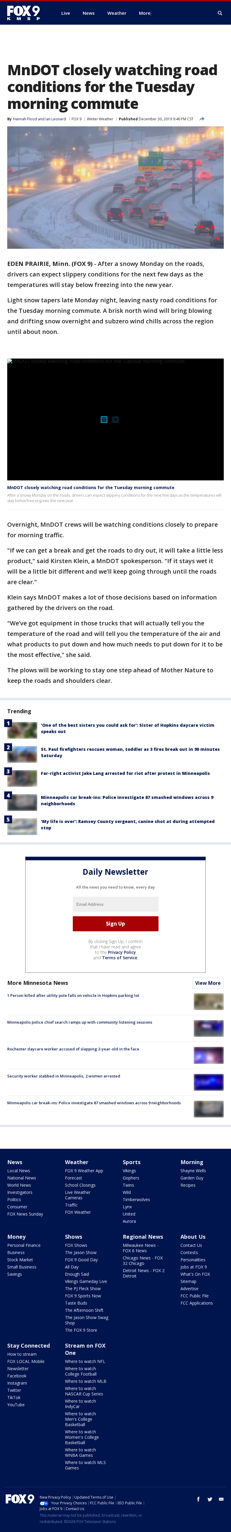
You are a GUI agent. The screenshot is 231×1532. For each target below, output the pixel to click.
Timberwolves (136, 1199)
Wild (127, 1192)
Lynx (127, 1207)
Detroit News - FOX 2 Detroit (144, 1273)
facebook (198, 1499)
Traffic (71, 1205)
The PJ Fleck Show (83, 1288)
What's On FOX (195, 1274)
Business (16, 1252)
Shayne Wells (193, 1170)
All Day (72, 1267)
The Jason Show (81, 1252)
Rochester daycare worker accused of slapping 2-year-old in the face (73, 1049)
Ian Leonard (55, 119)
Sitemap (188, 1281)
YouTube (16, 1404)
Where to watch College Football (81, 1371)
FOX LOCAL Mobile (26, 1361)
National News (21, 1178)
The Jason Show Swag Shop (86, 1320)
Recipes (188, 1185)
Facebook (16, 1376)
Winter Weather (100, 119)
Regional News (143, 1236)
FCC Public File (194, 1296)
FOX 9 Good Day (81, 1259)
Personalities (192, 1259)
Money (16, 1236)
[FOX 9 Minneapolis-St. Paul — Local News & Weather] (27, 13)
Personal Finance (24, 1245)
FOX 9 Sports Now (83, 1296)
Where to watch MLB (85, 1381)
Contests (189, 1252)
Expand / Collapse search (220, 13)
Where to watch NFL (85, 1361)
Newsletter (18, 1368)
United (129, 1214)
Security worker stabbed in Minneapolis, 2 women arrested (63, 1076)
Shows (73, 1236)
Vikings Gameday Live (86, 1281)
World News (19, 1185)
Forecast (73, 1178)
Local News (18, 1170)
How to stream (22, 1354)
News (14, 1162)
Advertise (189, 1288)
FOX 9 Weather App (84, 1170)
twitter (210, 1499)
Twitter (14, 1390)
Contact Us (191, 1245)
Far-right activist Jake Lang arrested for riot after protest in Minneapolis (125, 773)
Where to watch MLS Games (85, 1465)
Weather (76, 1162)
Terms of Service (119, 957)
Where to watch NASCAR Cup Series (84, 1391)
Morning (191, 1162)
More (144, 13)
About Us (192, 1236)
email (221, 1499)
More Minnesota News (37, 982)
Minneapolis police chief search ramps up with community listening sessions (79, 1022)
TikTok (13, 1397)
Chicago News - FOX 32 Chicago (143, 1260)
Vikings (129, 1170)
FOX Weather (78, 1212)
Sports (131, 1162)
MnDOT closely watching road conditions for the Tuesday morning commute (90, 487)
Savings (14, 1274)
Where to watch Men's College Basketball (80, 1419)
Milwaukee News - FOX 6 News (141, 1247)
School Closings (80, 1185)
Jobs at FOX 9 (193, 1267)
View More (208, 983)
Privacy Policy (122, 952)
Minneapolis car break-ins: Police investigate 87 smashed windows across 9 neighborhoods (94, 1102)
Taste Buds (76, 1303)
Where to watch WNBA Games (80, 1452)
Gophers (131, 1178)
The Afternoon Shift (84, 1310)
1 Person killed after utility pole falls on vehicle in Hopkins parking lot (73, 995)
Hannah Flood (25, 119)
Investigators (19, 1192)
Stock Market (20, 1259)
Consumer (17, 1207)
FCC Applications (196, 1303)
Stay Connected (28, 1345)
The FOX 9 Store (81, 1330)
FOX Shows (76, 1245)
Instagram (17, 1383)
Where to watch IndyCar (80, 1403)
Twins (128, 1185)
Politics (14, 1199)
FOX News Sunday (25, 1214)
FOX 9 (77, 119)
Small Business (21, 1267)
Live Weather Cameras (78, 1195)
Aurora (129, 1221)
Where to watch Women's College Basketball (82, 1437)
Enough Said (77, 1274)
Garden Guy (191, 1178)
